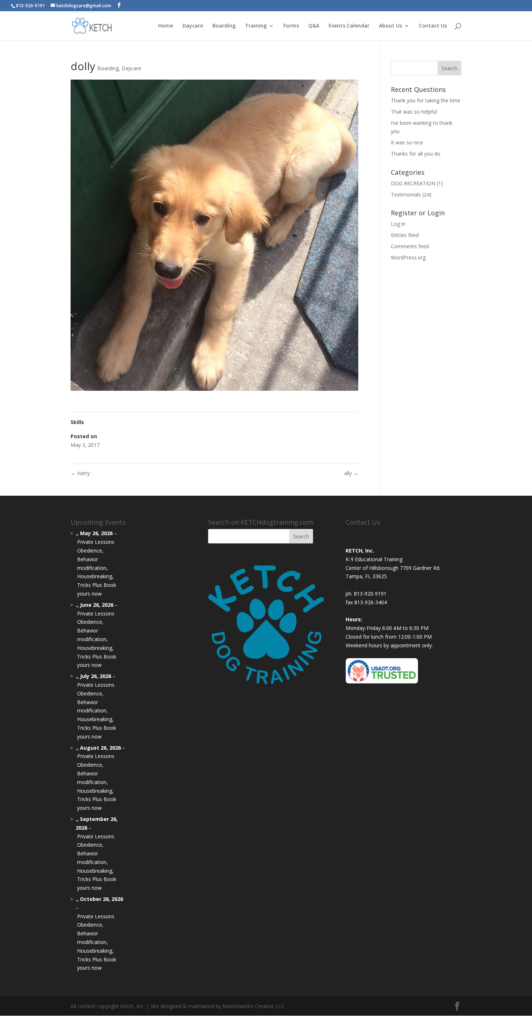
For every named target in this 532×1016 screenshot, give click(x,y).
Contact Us (433, 26)
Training (256, 26)
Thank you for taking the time (425, 100)
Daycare (192, 26)
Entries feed (405, 235)
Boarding (224, 26)
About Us (390, 26)
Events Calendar (349, 26)
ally (351, 473)
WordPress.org (408, 257)
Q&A (313, 26)
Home (165, 26)
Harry (80, 473)
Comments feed (410, 246)
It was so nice (407, 142)
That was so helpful (414, 111)
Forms (291, 26)
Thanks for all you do (415, 153)
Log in (398, 223)
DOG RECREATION (413, 183)
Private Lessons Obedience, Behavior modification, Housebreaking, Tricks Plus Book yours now (96, 567)
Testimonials (406, 194)
